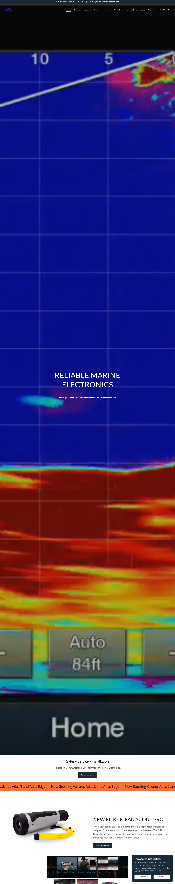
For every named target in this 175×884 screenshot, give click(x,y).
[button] (151, 10)
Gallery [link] (88, 10)
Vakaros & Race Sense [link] (135, 10)
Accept (161, 877)
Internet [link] (97, 10)
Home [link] (68, 10)
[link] (8, 9)
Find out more (87, 775)
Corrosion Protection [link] (114, 10)
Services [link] (78, 10)
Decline (143, 877)
